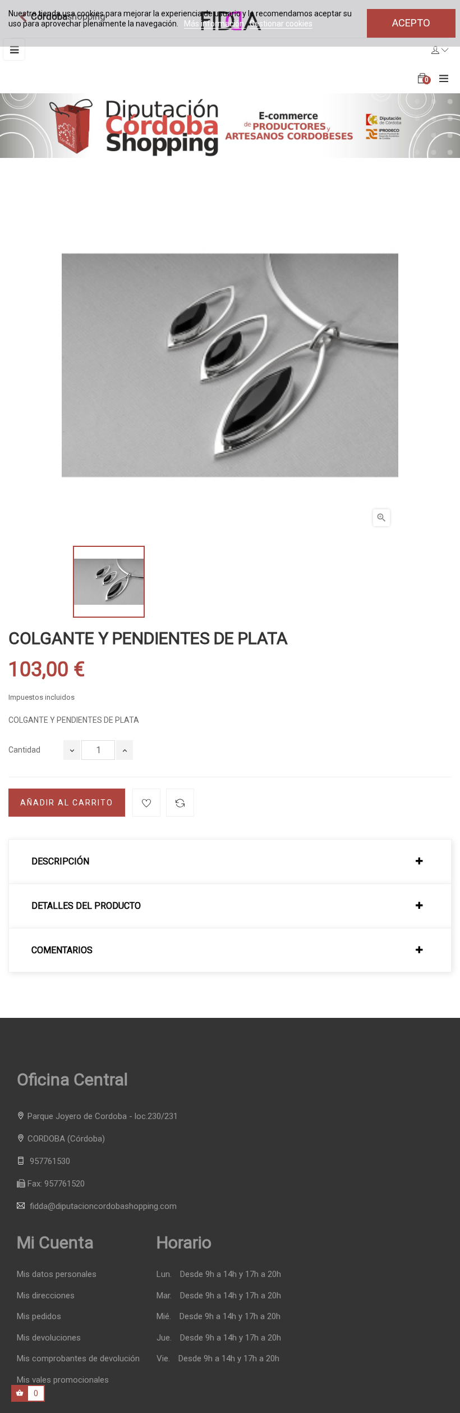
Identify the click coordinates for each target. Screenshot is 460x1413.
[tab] (230, 861)
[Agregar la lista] (146, 803)
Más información (215, 23)
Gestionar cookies (281, 23)
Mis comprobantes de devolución (78, 1359)
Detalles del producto (86, 906)
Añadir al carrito (66, 802)
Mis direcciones (46, 1296)
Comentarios (62, 950)
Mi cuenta (55, 1242)
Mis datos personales (56, 1274)
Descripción (60, 862)
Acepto (411, 23)
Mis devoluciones (49, 1338)
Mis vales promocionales (63, 1380)
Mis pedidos (39, 1316)
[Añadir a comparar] (180, 803)
